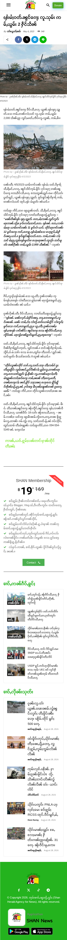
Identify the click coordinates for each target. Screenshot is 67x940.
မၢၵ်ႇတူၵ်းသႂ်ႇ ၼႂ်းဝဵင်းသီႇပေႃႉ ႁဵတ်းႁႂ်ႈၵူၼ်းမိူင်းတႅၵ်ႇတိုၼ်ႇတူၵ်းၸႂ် (43, 598)
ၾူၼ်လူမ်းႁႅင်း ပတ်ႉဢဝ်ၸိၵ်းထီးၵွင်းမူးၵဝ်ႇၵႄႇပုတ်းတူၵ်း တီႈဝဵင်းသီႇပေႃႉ (43, 615)
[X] (26, 39)
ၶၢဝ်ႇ (10, 619)
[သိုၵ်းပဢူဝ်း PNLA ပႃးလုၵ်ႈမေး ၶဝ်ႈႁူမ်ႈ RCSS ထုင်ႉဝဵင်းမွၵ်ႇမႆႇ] (16, 808)
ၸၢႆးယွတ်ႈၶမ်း (14, 31)
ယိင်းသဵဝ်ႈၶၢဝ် (33, 795)
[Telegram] (34, 39)
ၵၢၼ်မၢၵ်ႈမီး (15, 636)
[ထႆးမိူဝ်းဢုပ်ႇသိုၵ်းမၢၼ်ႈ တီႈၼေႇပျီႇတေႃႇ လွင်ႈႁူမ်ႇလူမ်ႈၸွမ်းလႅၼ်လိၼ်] (16, 742)
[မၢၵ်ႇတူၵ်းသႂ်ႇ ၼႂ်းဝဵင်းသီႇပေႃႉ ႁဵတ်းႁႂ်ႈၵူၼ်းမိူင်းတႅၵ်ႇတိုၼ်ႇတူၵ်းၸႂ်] (16, 599)
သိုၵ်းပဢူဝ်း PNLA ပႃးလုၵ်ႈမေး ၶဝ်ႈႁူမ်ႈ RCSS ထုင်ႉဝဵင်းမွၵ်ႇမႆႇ (43, 810)
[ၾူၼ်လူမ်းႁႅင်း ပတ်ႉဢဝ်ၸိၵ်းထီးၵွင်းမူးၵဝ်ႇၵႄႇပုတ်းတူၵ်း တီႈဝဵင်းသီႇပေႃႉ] (16, 615)
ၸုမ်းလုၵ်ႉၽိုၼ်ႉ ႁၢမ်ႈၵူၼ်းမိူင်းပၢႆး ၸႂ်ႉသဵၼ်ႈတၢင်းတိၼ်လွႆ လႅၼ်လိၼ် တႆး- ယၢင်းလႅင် (43, 779)
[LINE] (43, 39)
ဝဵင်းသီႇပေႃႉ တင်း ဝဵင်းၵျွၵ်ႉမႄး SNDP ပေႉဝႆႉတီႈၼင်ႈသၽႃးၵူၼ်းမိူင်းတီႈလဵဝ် (43, 652)
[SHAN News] (34, 5)
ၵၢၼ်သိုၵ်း (13, 602)
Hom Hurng (33, 820)
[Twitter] (29, 891)
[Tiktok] (38, 891)
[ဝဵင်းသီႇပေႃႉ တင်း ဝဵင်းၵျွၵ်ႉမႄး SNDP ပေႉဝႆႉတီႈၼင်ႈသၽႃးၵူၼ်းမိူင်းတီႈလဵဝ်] (16, 653)
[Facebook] (18, 39)
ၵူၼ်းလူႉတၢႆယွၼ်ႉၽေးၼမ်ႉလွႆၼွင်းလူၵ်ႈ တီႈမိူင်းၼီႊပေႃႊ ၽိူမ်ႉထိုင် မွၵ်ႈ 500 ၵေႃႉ (42, 714)
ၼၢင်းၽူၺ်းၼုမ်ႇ (34, 729)
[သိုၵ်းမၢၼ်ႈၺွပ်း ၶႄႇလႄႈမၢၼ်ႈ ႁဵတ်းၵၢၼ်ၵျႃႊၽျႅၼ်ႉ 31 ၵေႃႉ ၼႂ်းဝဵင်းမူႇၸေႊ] (16, 833)
